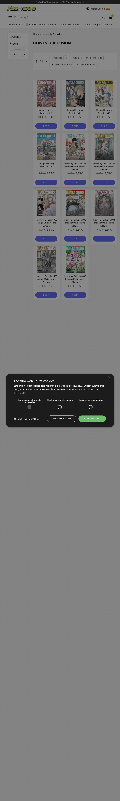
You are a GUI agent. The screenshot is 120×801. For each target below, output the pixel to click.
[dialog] (60, 400)
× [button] (109, 377)
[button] (26, 418)
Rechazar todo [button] (62, 418)
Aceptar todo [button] (92, 418)
